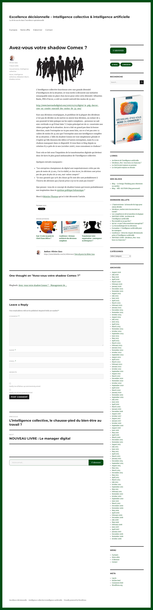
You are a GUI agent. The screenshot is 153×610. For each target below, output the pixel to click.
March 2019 (116, 407)
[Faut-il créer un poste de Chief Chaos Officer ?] (47, 227)
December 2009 (117, 506)
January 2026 (116, 286)
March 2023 (116, 343)
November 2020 (117, 381)
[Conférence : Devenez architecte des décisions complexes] (70, 227)
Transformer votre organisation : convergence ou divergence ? (92, 238)
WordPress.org (117, 585)
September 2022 (118, 355)
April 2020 (115, 388)
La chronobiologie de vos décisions (124, 226)
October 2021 (116, 369)
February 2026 (117, 284)
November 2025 (117, 291)
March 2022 (116, 362)
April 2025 (115, 301)
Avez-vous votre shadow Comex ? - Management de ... (43, 285)
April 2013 (115, 477)
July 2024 (115, 319)
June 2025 (115, 298)
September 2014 (117, 463)
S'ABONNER (118, 50)
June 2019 (115, 402)
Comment (14, 316)
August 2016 (116, 428)
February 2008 (117, 525)
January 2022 (116, 367)
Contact (49, 30)
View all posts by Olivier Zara (84, 254)
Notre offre (25, 30)
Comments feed (117, 583)
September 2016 (117, 426)
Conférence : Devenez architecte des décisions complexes (68, 238)
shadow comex (14, 79)
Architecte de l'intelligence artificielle (125, 160)
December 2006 (117, 534)
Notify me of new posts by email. (21, 392)
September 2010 (117, 499)
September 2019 (117, 397)
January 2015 (116, 459)
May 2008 (115, 522)
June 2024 (115, 322)
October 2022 (116, 352)
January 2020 (116, 393)
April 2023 (115, 341)
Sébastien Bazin (23, 77)
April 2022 (115, 360)
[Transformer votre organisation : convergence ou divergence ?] (92, 227)
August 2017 (116, 418)
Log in (114, 578)
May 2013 (115, 475)
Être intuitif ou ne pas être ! (121, 221)
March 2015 (116, 456)
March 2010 (116, 503)
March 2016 (116, 437)
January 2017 (116, 421)
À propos (13, 30)
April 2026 (115, 279)
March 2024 (116, 327)
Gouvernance (14, 69)
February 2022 (117, 364)
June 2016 (115, 430)
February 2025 (117, 305)
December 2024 (117, 310)
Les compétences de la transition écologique (127, 214)
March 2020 (116, 390)
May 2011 (115, 489)
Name (12, 350)
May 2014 (115, 468)
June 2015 (115, 449)
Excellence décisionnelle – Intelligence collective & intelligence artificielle (69, 17)
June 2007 (115, 527)
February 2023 (117, 345)
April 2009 (115, 513)
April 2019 (115, 404)
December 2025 (117, 289)
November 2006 (117, 536)
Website (13, 372)
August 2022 (116, 357)
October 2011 (116, 484)
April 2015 (115, 454)
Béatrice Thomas (50, 196)
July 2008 (115, 520)
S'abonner (96, 462)
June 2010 (115, 501)
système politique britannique (70, 190)
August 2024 (116, 317)
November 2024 (117, 312)
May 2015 (115, 451)
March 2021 (116, 376)
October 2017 (116, 416)
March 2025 (116, 303)
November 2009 (117, 508)
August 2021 (116, 374)
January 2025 (116, 308)
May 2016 (115, 433)
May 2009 (115, 510)
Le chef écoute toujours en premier (124, 165)
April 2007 (115, 529)
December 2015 (117, 440)
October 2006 (117, 539)
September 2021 (117, 371)
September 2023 (117, 334)
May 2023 (115, 338)
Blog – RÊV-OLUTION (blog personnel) (126, 188)
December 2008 (117, 517)
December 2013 (117, 473)
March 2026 (116, 282)
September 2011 (117, 487)
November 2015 (117, 442)
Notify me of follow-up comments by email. (25, 386)
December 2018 (117, 411)
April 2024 (115, 324)
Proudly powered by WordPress (75, 600)
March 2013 (116, 480)
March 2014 (116, 470)
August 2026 (116, 272)
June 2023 (115, 336)
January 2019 (116, 409)
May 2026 (115, 277)
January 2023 (116, 348)
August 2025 (116, 294)
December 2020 (117, 378)
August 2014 (116, 466)
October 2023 (116, 331)
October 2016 (116, 423)
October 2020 (116, 383)
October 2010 (116, 496)
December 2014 (117, 461)
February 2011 (117, 492)
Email (12, 361)
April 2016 (115, 435)
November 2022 (117, 350)
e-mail (115, 64)
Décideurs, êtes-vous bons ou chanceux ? (126, 163)
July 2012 (115, 482)
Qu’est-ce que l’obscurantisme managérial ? (127, 223)
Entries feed (116, 580)
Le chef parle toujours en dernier (123, 168)
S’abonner (37, 30)
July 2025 (115, 296)
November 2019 (117, 395)
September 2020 (118, 385)
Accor (11, 74)
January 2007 (116, 532)
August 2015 (116, 444)
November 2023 (117, 329)
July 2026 (115, 275)
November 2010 (117, 494)
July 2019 (115, 400)
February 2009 (117, 515)
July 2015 (115, 447)
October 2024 (116, 315)
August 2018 (116, 414)
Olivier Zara (13, 63)
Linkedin (126, 64)
